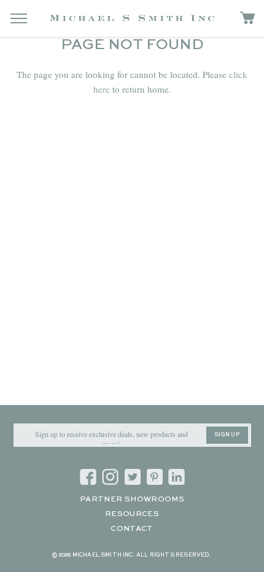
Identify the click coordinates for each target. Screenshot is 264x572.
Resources (132, 514)
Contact (132, 529)
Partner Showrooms (132, 499)
